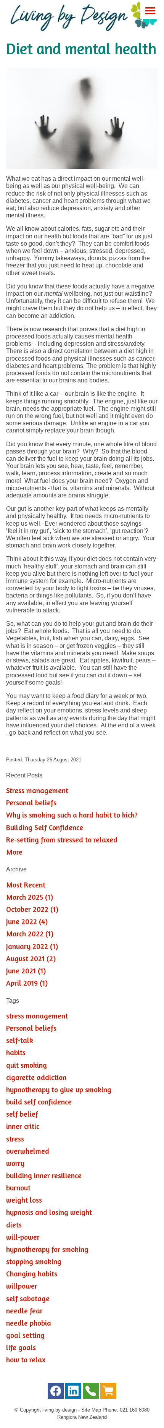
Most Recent (25, 884)
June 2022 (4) (27, 921)
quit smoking (26, 1065)
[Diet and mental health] (82, 167)
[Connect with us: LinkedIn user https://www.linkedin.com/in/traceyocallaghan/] (73, 1392)
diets (14, 1224)
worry (15, 1163)
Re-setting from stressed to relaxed (61, 839)
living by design (59, 1410)
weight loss (24, 1200)
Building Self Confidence (44, 827)
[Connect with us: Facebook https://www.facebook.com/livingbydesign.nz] (56, 1392)
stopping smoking (33, 1261)
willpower (21, 1285)
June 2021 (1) (26, 970)
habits (16, 1052)
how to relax (25, 1359)
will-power (23, 1237)
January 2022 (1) (32, 946)
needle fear (24, 1310)
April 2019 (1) (27, 983)
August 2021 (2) (31, 958)
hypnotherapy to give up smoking (58, 1089)
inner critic (22, 1126)
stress (15, 1138)
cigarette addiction (36, 1077)
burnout (18, 1187)
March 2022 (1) (29, 933)
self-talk (19, 1040)
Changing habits (31, 1273)
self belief (22, 1114)
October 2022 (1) (32, 909)
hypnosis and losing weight (49, 1212)
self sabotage (28, 1298)
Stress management (37, 790)
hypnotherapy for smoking (47, 1249)
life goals (21, 1347)
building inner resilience (44, 1175)
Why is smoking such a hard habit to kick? (72, 814)
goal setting (25, 1335)
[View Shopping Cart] (108, 1392)
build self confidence (39, 1101)
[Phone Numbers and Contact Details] (91, 1392)
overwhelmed (27, 1151)
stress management (37, 1015)
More (14, 851)
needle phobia (28, 1323)
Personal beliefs (31, 802)
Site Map (91, 1410)
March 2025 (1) (29, 897)
